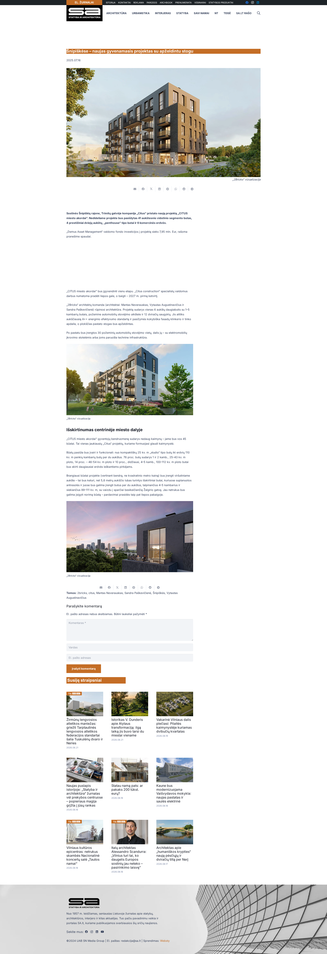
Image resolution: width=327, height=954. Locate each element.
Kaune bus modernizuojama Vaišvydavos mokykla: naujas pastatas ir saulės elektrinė (173, 793)
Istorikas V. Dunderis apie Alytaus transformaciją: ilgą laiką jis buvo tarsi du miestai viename (127, 727)
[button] (258, 13)
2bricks (82, 593)
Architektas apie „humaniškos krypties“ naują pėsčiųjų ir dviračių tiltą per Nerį (173, 853)
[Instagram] (91, 931)
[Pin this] (168, 189)
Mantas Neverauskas (109, 593)
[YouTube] (102, 931)
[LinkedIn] (97, 931)
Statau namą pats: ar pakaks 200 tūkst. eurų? (127, 789)
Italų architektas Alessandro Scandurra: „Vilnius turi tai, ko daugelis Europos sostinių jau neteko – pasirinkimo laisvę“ (128, 857)
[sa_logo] (84, 13)
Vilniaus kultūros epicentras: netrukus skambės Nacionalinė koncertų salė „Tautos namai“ (82, 855)
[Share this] (143, 189)
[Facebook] (86, 931)
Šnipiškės (159, 593)
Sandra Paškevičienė (137, 593)
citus (92, 593)
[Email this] (135, 189)
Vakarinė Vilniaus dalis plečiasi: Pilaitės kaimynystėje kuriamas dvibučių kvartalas (174, 725)
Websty (165, 940)
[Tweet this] (151, 189)
